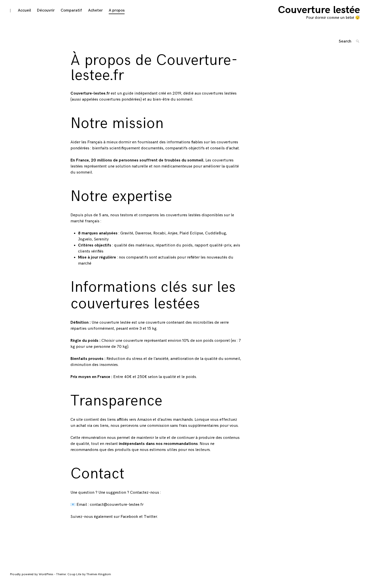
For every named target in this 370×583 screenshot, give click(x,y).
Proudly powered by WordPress (32, 574)
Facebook (129, 516)
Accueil (24, 10)
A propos (117, 10)
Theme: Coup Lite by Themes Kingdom (83, 574)
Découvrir (46, 10)
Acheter (95, 10)
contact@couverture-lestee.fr (116, 504)
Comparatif (71, 10)
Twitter (150, 516)
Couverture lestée (319, 10)
